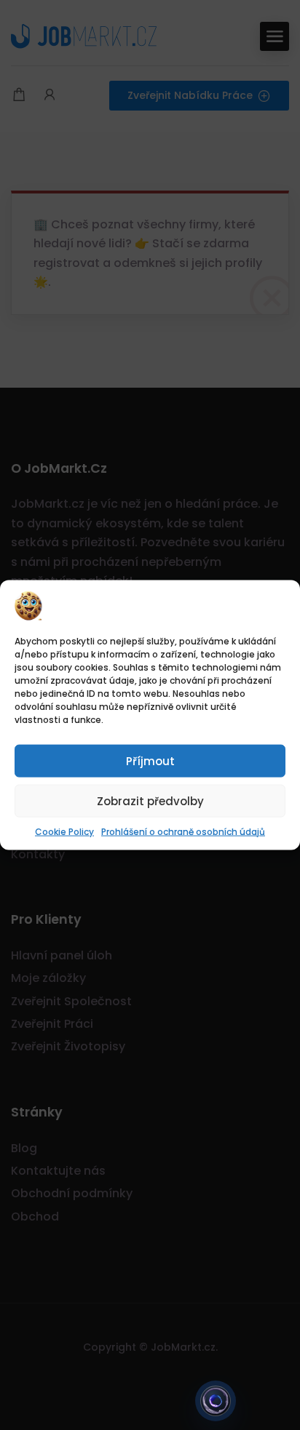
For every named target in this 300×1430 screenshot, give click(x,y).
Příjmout (150, 760)
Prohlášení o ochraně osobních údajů (183, 832)
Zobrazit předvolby (150, 800)
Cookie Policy (64, 832)
